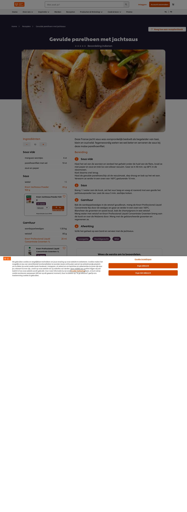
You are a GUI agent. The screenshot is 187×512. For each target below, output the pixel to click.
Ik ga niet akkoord (143, 273)
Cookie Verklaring (78, 271)
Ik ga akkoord (143, 266)
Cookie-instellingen (143, 259)
